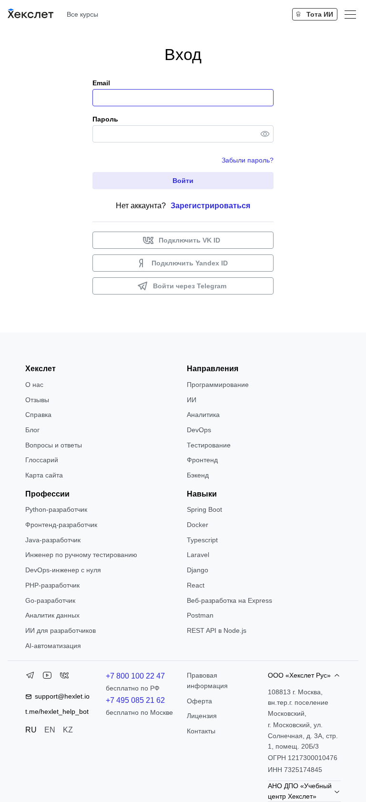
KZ (68, 730)
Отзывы (37, 400)
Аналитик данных (52, 615)
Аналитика (203, 414)
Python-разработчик (56, 509)
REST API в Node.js (216, 630)
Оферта (199, 701)
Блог (32, 430)
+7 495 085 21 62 (135, 700)
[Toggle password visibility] (265, 134)
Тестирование (209, 445)
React (195, 585)
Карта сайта (44, 475)
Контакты (201, 731)
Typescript (202, 540)
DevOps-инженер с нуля (63, 570)
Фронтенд (202, 460)
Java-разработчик (53, 540)
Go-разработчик (50, 600)
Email (101, 83)
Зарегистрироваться (210, 206)
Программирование (218, 384)
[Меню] (350, 14)
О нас (34, 384)
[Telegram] (30, 677)
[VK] (64, 677)
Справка (38, 414)
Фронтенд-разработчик (61, 524)
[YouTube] (47, 677)
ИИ (191, 400)
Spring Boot (204, 509)
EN (49, 730)
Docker (197, 524)
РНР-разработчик (52, 585)
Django (197, 570)
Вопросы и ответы (53, 445)
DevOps (199, 430)
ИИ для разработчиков (60, 630)
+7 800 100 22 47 (135, 676)
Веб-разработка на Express (229, 600)
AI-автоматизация (53, 646)
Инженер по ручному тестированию (81, 554)
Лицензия (202, 716)
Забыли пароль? (248, 160)
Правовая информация (207, 680)
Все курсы (82, 14)
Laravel (198, 554)
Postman (200, 615)
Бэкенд (198, 475)
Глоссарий (41, 460)
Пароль (105, 119)
